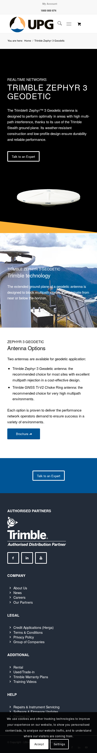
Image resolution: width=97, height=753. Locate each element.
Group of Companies (28, 641)
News (17, 592)
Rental (18, 667)
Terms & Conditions (28, 632)
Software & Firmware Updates (35, 711)
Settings (59, 744)
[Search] (57, 23)
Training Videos (24, 681)
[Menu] (68, 23)
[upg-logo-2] (40, 23)
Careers (19, 597)
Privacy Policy (23, 637)
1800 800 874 (48, 10)
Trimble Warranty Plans (30, 676)
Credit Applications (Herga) (33, 627)
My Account (49, 3)
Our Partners (23, 602)
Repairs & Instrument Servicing (36, 707)
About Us (20, 588)
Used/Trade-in (24, 672)
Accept (39, 744)
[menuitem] (50, 3)
